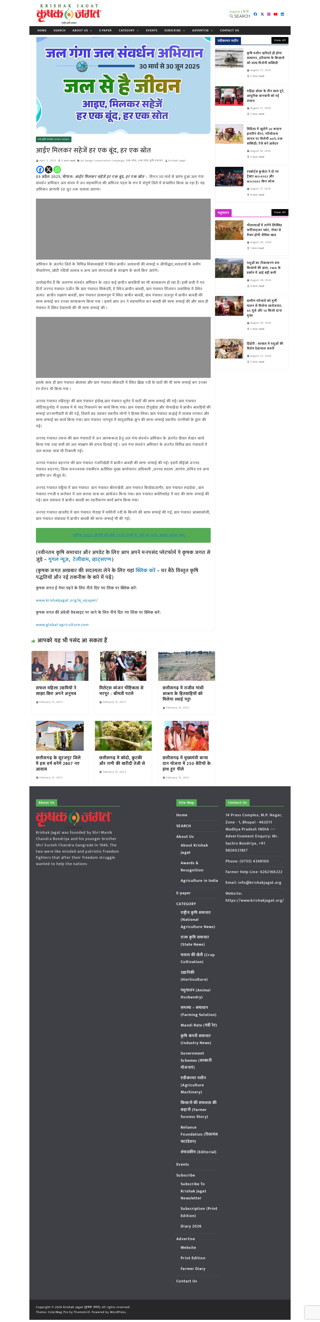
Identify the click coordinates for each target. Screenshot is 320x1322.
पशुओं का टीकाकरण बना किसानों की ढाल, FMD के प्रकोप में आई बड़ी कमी (264, 268)
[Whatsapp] (57, 169)
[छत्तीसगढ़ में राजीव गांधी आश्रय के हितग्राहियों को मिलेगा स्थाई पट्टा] (186, 654)
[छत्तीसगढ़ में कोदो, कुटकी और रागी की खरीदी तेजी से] (123, 724)
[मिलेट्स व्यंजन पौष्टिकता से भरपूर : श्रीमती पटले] (123, 654)
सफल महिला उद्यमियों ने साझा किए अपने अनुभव (56, 690)
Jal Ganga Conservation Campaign (102, 161)
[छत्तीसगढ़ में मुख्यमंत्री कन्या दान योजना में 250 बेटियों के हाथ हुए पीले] (186, 724)
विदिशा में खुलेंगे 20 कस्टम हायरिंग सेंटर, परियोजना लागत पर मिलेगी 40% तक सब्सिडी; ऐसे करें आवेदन (265, 136)
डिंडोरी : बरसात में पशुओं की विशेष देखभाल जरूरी (265, 346)
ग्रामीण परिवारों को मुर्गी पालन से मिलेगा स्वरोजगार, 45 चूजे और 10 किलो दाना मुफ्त (265, 308)
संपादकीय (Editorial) (199, 1152)
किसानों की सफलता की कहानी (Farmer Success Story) (199, 1110)
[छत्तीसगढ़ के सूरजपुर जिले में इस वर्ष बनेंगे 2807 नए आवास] (60, 724)
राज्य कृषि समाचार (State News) (54, 139)
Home (42, 30)
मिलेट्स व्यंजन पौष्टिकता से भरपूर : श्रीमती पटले (121, 690)
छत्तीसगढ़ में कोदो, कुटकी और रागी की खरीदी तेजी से (122, 760)
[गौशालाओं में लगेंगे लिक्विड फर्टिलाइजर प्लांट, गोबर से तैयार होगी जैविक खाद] (229, 238)
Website (188, 1247)
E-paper (105, 30)
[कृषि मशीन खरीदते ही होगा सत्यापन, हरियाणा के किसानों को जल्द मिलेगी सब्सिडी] (229, 66)
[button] (90, 30)
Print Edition (193, 1258)
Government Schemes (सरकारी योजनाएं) (196, 1060)
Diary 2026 (191, 1226)
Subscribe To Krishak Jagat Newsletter (193, 1191)
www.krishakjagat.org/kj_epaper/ (67, 600)
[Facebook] (40, 169)
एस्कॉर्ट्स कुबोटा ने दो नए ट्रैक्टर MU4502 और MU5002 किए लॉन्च (263, 176)
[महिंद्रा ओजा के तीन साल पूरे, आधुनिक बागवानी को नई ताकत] (229, 104)
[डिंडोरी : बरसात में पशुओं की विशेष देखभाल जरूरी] (229, 354)
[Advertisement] (123, 229)
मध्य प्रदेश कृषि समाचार (150, 161)
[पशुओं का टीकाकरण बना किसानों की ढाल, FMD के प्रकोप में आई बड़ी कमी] (229, 275)
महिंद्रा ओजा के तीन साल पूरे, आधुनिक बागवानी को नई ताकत (266, 96)
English (235, 11)
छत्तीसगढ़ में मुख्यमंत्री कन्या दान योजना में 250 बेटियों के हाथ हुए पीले (187, 763)
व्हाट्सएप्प (102, 559)
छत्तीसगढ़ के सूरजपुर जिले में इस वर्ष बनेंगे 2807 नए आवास (58, 763)
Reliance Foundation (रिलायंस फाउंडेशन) (199, 1134)
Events (151, 30)
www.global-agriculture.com (62, 625)
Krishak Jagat (177, 161)
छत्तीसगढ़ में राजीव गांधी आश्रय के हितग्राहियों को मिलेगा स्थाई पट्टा (183, 693)
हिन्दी (246, 11)
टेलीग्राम (81, 559)
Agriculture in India (199, 880)
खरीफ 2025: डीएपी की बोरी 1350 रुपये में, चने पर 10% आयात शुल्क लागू (129, 535)
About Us (80, 30)
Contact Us (229, 30)
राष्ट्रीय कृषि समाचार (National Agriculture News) (198, 920)
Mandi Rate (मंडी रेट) (199, 1025)
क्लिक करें (146, 570)
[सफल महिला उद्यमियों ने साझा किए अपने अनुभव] (60, 654)
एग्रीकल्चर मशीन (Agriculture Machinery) (193, 1085)
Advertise (200, 30)
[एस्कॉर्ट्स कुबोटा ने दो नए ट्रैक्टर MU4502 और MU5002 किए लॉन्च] (229, 184)
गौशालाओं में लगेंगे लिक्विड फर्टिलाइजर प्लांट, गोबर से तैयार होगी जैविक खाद (264, 230)
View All (280, 40)
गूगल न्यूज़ (58, 559)
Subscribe (172, 30)
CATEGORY (127, 30)
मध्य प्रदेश (131, 161)
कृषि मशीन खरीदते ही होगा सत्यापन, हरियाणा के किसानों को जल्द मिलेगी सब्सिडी (266, 58)
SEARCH (60, 30)
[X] (48, 169)
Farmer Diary (193, 1269)
